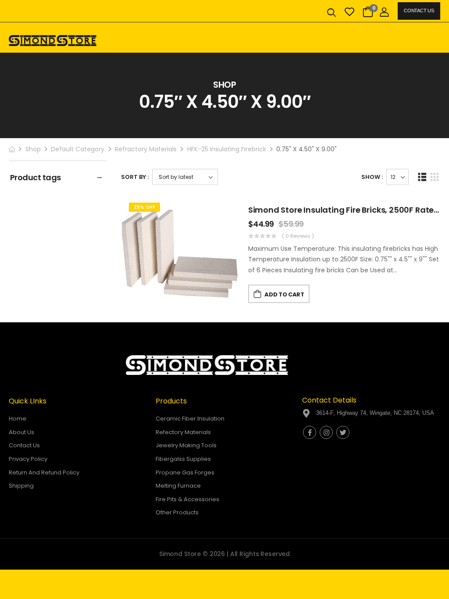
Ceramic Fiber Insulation (190, 418)
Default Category (77, 149)
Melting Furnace (178, 485)
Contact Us (419, 10)
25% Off (144, 206)
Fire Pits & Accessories (187, 499)
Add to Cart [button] (284, 294)
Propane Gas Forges (185, 472)
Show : (372, 177)
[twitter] (342, 432)
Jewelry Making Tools (186, 445)
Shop (33, 149)
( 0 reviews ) (298, 236)
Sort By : (135, 177)
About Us (21, 432)
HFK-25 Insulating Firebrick (226, 149)
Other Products (177, 512)
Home (17, 418)
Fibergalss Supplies (183, 459)
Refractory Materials (146, 149)
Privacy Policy (28, 459)
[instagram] (326, 432)
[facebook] (309, 432)
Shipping (21, 485)
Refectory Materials (183, 432)
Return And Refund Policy (44, 472)
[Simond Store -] (52, 40)
